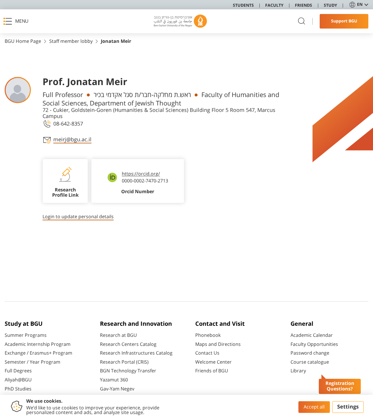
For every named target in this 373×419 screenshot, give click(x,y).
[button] (18, 21)
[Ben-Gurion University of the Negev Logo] (180, 21)
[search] (301, 21)
